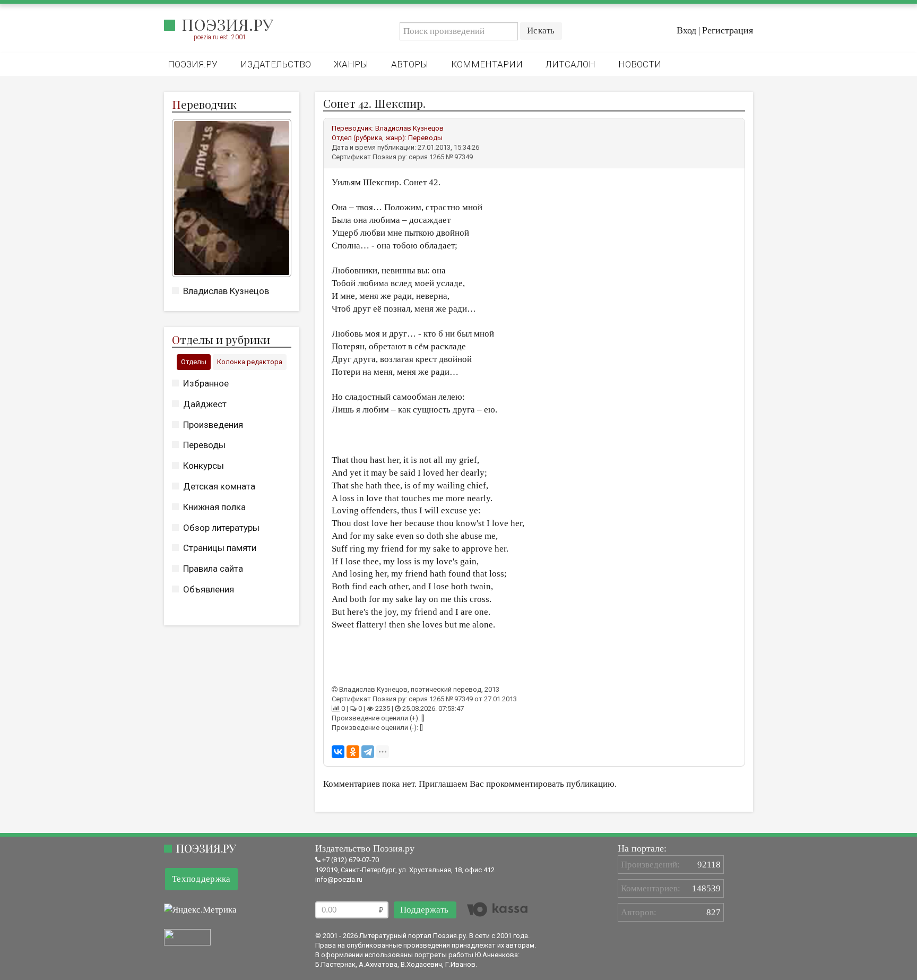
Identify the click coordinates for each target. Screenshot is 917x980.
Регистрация (727, 30)
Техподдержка (201, 879)
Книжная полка (214, 507)
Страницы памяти (219, 548)
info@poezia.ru (338, 879)
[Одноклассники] (353, 751)
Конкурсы (203, 465)
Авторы (409, 64)
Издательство (275, 64)
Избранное (206, 383)
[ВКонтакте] (338, 751)
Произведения (213, 424)
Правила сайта (213, 568)
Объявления (208, 589)
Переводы (204, 445)
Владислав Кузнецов (226, 291)
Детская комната (219, 486)
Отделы (193, 362)
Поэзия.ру (227, 24)
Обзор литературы (221, 527)
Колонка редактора (249, 362)
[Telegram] (367, 751)
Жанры (351, 64)
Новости (639, 64)
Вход (686, 30)
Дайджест (205, 404)
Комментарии (487, 64)
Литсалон (570, 64)
